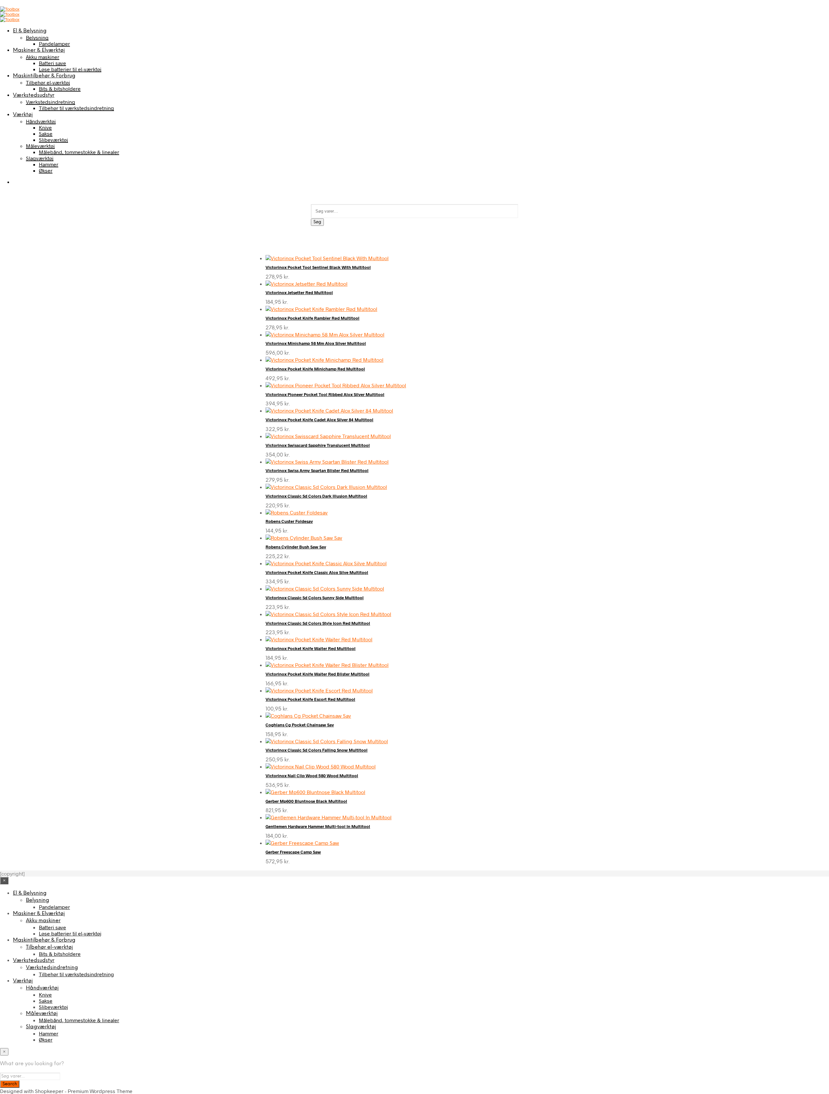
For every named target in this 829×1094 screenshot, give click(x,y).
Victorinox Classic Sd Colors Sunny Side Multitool (315, 597)
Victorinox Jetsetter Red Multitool (299, 292)
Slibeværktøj (53, 140)
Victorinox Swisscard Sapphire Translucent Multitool (318, 445)
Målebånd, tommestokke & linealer (79, 152)
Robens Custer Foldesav (289, 521)
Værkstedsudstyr (33, 95)
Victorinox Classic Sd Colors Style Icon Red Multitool (318, 623)
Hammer (48, 164)
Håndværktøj (41, 121)
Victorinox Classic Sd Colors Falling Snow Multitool (317, 750)
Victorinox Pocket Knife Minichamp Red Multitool (315, 368)
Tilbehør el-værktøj (48, 82)
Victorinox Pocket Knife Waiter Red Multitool (311, 648)
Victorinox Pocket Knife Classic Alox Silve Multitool (317, 572)
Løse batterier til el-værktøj (70, 69)
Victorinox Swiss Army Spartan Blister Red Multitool (317, 470)
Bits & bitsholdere (60, 88)
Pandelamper (54, 43)
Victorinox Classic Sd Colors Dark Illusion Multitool (316, 496)
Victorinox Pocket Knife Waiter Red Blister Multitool (317, 674)
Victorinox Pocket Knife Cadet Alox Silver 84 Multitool (319, 419)
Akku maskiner (42, 57)
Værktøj (23, 114)
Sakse (45, 133)
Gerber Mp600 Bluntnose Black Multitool (306, 801)
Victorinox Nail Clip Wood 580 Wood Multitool (312, 775)
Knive (45, 127)
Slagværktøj (39, 158)
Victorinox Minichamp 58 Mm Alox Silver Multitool (316, 343)
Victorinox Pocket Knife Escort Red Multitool (310, 699)
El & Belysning (30, 31)
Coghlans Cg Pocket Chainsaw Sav (300, 724)
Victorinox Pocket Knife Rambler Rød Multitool (312, 318)
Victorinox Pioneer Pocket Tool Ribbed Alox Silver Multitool (325, 394)
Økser (45, 170)
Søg (317, 222)
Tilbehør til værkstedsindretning (76, 108)
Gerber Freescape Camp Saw (293, 852)
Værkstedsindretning (50, 102)
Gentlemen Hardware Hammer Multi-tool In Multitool (318, 826)
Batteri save (52, 63)
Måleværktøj (40, 146)
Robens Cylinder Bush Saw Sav (296, 546)
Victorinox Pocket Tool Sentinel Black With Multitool (318, 267)
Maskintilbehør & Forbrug (44, 76)
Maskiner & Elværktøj (39, 50)
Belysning (37, 37)
